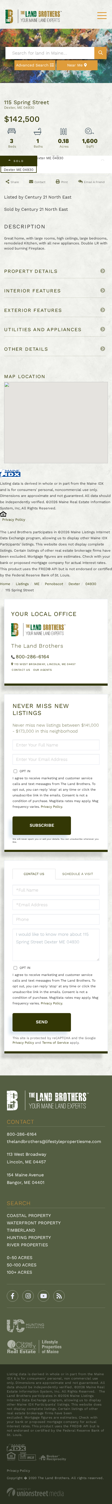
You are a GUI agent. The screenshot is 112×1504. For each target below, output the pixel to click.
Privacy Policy (13, 520)
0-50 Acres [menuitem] (19, 1257)
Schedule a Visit (77, 874)
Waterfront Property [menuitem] (34, 1222)
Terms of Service (55, 1043)
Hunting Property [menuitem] (29, 1237)
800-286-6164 (32, 656)
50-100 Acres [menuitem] (21, 1264)
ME (36, 584)
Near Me (75, 65)
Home (5, 584)
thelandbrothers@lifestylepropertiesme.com (54, 1141)
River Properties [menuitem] (27, 1244)
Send (42, 1021)
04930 (90, 584)
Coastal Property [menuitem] (29, 1215)
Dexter (74, 584)
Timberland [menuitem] (21, 1230)
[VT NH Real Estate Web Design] (56, 1492)
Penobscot (54, 584)
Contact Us (21, 669)
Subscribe (42, 825)
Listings (22, 584)
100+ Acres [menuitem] (19, 1272)
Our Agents (42, 669)
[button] (100, 53)
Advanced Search (32, 65)
